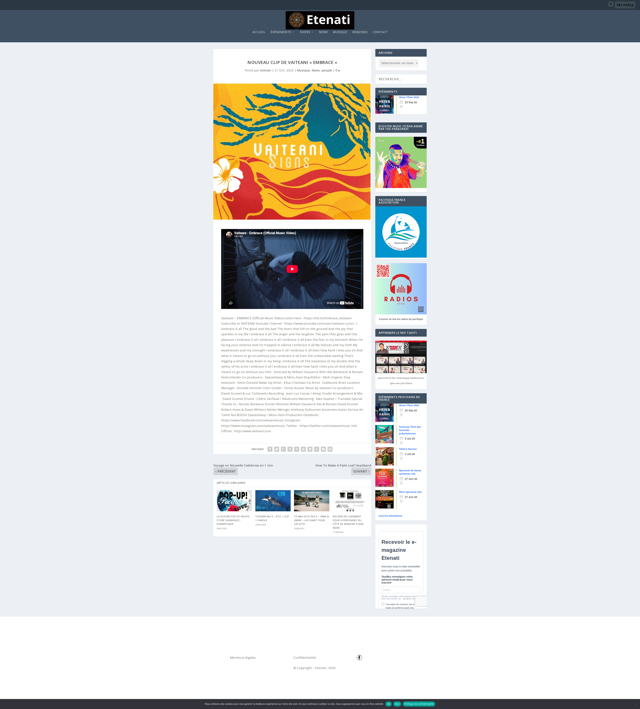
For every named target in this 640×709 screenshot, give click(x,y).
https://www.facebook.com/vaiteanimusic (252, 420)
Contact (380, 32)
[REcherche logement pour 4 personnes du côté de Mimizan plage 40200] (350, 500)
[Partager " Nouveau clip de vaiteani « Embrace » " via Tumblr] (290, 449)
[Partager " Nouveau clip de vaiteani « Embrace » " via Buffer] (310, 449)
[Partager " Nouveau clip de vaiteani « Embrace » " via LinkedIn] (303, 449)
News (323, 32)
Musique (340, 32)
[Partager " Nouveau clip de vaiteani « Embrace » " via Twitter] (276, 449)
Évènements (280, 32)
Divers (305, 32)
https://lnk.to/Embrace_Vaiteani (328, 318)
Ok (388, 704)
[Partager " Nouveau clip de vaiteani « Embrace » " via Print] (330, 449)
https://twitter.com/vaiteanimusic (325, 426)
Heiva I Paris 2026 (409, 97)
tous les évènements (390, 515)
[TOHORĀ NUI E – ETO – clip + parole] (273, 500)
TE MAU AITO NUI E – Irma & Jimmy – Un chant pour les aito (311, 520)
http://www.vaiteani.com (252, 431)
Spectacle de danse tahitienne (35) (410, 472)
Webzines (360, 32)
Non (397, 704)
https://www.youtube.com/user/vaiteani (314, 323)
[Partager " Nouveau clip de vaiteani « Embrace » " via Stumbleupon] (316, 449)
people (327, 70)
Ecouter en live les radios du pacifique (401, 319)
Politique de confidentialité (419, 704)
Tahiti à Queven (408, 449)
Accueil (258, 32)
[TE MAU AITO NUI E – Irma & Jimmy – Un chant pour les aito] (311, 500)
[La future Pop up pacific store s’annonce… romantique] (234, 500)
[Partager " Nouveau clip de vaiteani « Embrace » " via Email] (323, 449)
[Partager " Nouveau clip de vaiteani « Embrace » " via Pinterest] (296, 449)
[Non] (636, 704)
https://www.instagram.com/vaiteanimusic (253, 426)
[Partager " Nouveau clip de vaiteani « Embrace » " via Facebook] (270, 449)
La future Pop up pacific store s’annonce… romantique (233, 520)
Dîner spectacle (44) (410, 491)
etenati (265, 70)
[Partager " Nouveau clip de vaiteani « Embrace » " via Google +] (283, 449)
